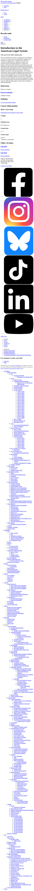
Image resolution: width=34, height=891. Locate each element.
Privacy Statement (5, 368)
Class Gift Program (16, 855)
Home (5, 37)
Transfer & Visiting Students (14, 550)
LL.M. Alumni (18, 390)
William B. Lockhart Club (17, 868)
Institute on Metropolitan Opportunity (20, 490)
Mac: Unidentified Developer (25, 687)
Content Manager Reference (21, 781)
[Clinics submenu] (8, 27)
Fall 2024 (4, 153)
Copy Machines (18, 756)
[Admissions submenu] (11, 21)
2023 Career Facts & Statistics (18, 588)
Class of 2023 (20, 396)
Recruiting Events (18, 422)
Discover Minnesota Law (13, 559)
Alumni (9, 804)
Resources (16, 798)
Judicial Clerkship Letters (20, 727)
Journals (9, 525)
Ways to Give (10, 838)
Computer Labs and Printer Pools (22, 668)
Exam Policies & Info (22, 642)
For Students (10, 603)
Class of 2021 (20, 399)
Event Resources (18, 738)
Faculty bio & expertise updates (22, 719)
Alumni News (14, 814)
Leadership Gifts (15, 870)
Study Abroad (11, 523)
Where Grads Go (11, 584)
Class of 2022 (20, 397)
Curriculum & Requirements (21, 381)
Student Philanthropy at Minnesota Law (21, 884)
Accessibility (14, 722)
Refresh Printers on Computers (25, 674)
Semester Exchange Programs (18, 524)
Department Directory (9, 353)
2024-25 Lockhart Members (18, 851)
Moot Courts (14, 479)
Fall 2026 (4, 146)
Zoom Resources (18, 800)
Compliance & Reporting (20, 773)
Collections (10, 579)
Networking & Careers (16, 808)
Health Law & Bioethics (17, 514)
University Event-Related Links (22, 740)
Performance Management (21, 778)
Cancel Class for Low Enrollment (22, 700)
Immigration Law (15, 517)
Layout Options (21, 788)
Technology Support (16, 667)
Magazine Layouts (19, 741)
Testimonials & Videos (20, 434)
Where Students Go (19, 432)
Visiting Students (15, 556)
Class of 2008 (20, 418)
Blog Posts (16, 450)
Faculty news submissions (20, 717)
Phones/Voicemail (18, 759)
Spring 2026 (10, 620)
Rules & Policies (15, 661)
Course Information (16, 699)
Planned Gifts (14, 880)
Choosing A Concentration (24, 636)
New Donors (14, 871)
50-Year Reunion (18, 830)
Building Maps (18, 766)
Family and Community (13, 612)
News (5, 340)
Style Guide (17, 746)
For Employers (11, 597)
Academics (7, 19)
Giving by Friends (15, 874)
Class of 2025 (20, 393)
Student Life (14, 652)
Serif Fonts (17, 744)
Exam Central (17, 641)
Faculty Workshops (16, 747)
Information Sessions (16, 536)
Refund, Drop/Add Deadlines (21, 630)
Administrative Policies (20, 664)
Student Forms (14, 695)
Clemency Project (15, 483)
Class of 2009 (20, 416)
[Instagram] (18, 225)
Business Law (14, 506)
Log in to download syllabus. (8, 102)
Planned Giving (15, 839)
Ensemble (13, 476)
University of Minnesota (16, 365)
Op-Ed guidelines (18, 718)
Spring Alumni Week (16, 816)
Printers (16, 797)
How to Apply (17, 419)
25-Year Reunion (18, 823)
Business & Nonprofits (13, 609)
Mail (15, 757)
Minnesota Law (5, 10)
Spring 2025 (10, 623)
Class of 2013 (20, 410)
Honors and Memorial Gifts (18, 883)
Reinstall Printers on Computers (22, 676)
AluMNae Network (16, 811)
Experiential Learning (13, 471)
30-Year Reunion (18, 824)
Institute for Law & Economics (19, 488)
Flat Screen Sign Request (20, 791)
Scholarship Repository (13, 572)
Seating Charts (17, 702)
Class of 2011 (20, 413)
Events (6, 342)
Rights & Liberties (12, 614)
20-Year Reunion (18, 822)
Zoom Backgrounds (22, 803)
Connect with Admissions (17, 537)
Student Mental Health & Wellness (23, 654)
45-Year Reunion (18, 829)
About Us (9, 581)
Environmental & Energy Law (18, 511)
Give (5, 12)
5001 (2, 42)
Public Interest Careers (16, 595)
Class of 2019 (20, 401)
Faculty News (11, 568)
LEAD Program (18, 387)
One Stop (6, 5)
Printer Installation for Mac (24, 670)
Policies (13, 724)
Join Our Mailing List (19, 420)
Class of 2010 (20, 415)
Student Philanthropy (12, 854)
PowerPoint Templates (20, 743)
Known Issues (21, 782)
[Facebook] (18, 196)
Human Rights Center (16, 486)
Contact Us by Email (6, 166)
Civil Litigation (14, 508)
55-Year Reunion (18, 832)
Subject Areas (14, 467)
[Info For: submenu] (9, 30)
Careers (6, 25)
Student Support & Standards (21, 665)
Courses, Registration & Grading (22, 463)
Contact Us (7, 343)
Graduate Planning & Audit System (23, 644)
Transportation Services (20, 763)
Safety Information (19, 760)
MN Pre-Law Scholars (13, 562)
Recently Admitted (12, 833)
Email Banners (18, 734)
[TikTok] (18, 283)
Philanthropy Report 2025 (14, 857)
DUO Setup (17, 792)
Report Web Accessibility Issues (16, 368)
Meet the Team (18, 380)
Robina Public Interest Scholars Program (21, 501)
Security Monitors (21, 762)
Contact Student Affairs (17, 696)
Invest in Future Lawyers (17, 862)
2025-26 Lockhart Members (18, 852)
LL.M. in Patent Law (16, 451)
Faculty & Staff (11, 698)
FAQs (15, 455)
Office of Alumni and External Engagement (22, 810)
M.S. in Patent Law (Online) (18, 448)
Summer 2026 (11, 619)
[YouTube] (18, 333)
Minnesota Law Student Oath (25, 377)
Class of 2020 (20, 400)
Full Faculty (14, 566)
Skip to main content (6, 1)
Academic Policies (19, 663)
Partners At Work (11, 843)
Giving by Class (15, 867)
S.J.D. (12, 423)
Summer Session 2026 (16, 470)
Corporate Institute (15, 485)
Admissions (7, 21)
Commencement (18, 658)
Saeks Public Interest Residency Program (21, 502)
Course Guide (7, 39)
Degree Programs (11, 372)
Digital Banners (18, 733)
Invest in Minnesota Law (17, 865)
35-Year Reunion (18, 826)
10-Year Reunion (18, 819)
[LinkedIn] (18, 313)
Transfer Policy (14, 555)
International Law (15, 520)
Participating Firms (15, 846)
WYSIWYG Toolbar (22, 789)
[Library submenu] (8, 24)
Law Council (14, 651)
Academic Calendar (12, 527)
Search (18, 3)
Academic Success (19, 639)
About (5, 345)
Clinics (6, 27)
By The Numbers (11, 558)
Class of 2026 (20, 391)
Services (9, 578)
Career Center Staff (12, 604)
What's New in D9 (22, 784)
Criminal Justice (15, 509)
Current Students (18, 388)
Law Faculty (10, 576)
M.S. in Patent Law (16, 428)
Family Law (14, 512)
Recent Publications (12, 569)
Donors (12, 845)
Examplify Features (22, 683)
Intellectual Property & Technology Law (21, 518)
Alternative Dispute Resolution (19, 505)
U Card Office (17, 765)
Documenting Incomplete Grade (22, 708)
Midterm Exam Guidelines (21, 714)
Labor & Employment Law (18, 521)
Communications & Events (18, 728)
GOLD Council (15, 813)
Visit (12, 534)
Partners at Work (15, 878)
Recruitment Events (16, 540)
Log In (6, 346)
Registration (14, 629)
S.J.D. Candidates (18, 426)
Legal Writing (14, 480)
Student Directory (15, 660)
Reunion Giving (11, 842)
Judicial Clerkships (15, 593)
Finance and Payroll (16, 768)
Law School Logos (19, 735)
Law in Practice (15, 477)
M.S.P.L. (9, 543)
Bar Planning (14, 645)
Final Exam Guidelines (20, 712)
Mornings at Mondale (19, 807)
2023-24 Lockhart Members (18, 849)
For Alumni (10, 601)
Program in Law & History (18, 495)
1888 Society (17, 840)
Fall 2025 (9, 622)
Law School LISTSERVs (20, 795)
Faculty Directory (11, 565)
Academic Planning (16, 632)
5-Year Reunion (18, 817)
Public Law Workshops (20, 752)
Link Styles (20, 787)
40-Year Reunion (18, 827)
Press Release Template (20, 737)
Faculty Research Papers (13, 571)
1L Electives (20, 638)
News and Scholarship (16, 715)
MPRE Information (19, 647)
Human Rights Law (16, 515)
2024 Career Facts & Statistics (18, 587)
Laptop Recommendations (21, 690)
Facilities (13, 754)
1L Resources (17, 633)
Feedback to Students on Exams (22, 711)
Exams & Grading (15, 706)
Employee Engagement (20, 775)
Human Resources (15, 772)
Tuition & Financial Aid (17, 539)
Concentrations (11, 504)
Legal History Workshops (20, 750)
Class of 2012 (20, 412)
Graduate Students (15, 464)
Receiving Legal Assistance (14, 607)
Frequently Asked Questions (21, 385)
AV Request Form (18, 730)
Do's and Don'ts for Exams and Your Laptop (24, 681)
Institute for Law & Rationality (19, 489)
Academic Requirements (17, 628)
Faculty (6, 22)
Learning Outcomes (19, 375)
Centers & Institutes (12, 482)
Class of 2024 (20, 394)
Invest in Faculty (15, 864)
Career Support (18, 457)
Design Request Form (19, 731)
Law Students (10, 575)
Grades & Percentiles (16, 600)
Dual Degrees (14, 454)
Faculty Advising (21, 635)
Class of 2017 (20, 404)
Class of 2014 (20, 409)
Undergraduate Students (17, 458)
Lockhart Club (11, 848)
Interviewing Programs (16, 598)
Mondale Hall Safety (9, 352)
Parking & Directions (9, 350)
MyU (5, 7)
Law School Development (14, 887)
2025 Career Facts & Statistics (18, 585)
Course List (14, 469)
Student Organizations (19, 655)
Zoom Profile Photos (22, 801)
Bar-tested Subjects (19, 648)
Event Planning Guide (23, 657)
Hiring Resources (18, 776)
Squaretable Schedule (19, 753)
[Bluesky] (18, 254)
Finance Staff (17, 769)
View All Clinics (11, 616)
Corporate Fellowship (16, 591)
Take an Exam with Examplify (25, 689)
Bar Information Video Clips (21, 649)
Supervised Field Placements (18, 474)
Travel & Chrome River (20, 770)
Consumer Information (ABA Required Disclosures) (17, 355)
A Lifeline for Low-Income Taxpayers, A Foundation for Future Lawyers (21, 860)
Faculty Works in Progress (21, 749)
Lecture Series (11, 528)
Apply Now (4, 336)
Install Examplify (21, 684)
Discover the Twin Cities (17, 560)
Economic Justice (11, 610)
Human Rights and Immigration (15, 613)
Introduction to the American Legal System (12, 112)
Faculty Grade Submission (21, 709)
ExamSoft (16, 679)
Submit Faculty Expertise (23, 721)
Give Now (10, 836)
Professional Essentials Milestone (19, 594)
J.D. (12, 374)
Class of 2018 (20, 403)
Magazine (6, 28)
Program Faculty (18, 435)
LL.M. (12, 378)
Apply (5, 14)
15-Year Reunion (18, 820)
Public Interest (11, 499)
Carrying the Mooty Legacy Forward (20, 858)
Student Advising (15, 725)
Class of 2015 (20, 407)
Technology (14, 779)
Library (6, 24)
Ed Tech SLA (17, 794)
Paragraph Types (21, 785)
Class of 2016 (20, 406)
